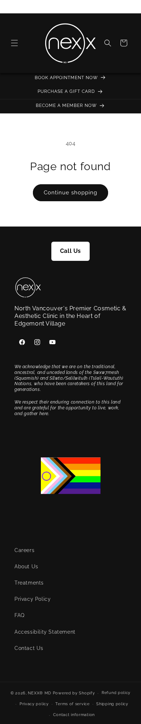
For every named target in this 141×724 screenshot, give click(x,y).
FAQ (19, 615)
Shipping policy (112, 704)
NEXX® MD (39, 693)
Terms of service (72, 704)
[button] (14, 43)
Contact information (74, 714)
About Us (26, 566)
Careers (24, 550)
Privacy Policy (32, 599)
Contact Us (28, 648)
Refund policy (116, 692)
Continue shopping (70, 192)
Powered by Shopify (74, 693)
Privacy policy (34, 704)
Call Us (70, 250)
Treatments (29, 583)
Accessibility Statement (45, 632)
